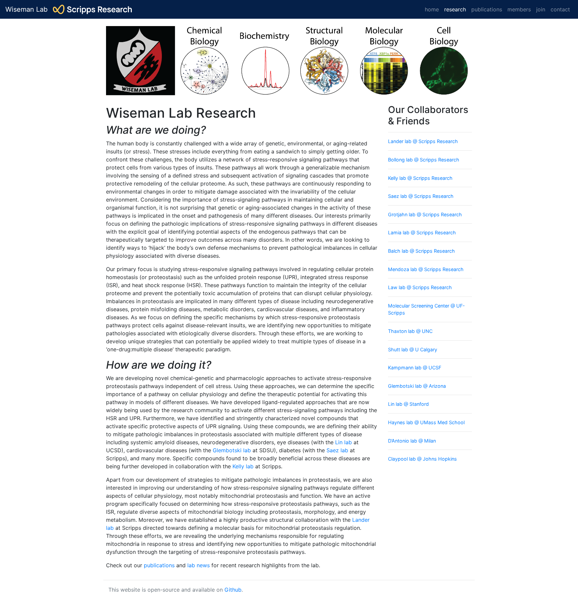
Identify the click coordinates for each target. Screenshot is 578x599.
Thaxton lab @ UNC (410, 331)
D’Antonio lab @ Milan (412, 441)
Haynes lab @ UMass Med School (426, 422)
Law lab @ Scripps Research (420, 287)
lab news (198, 565)
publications (486, 9)
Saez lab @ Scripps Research (421, 196)
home (432, 9)
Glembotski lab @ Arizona (417, 386)
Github (233, 589)
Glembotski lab (232, 450)
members (519, 9)
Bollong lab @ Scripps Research (423, 159)
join (540, 9)
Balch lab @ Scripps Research (421, 251)
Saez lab (337, 450)
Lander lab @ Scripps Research (423, 141)
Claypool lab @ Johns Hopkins (422, 459)
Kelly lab (243, 466)
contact (560, 9)
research (456, 9)
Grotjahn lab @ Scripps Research (425, 214)
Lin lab (343, 442)
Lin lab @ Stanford (408, 404)
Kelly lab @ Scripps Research (420, 178)
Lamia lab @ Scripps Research (422, 232)
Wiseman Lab (26, 9)
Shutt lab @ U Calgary (412, 349)
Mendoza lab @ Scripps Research (426, 269)
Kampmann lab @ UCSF (414, 367)
